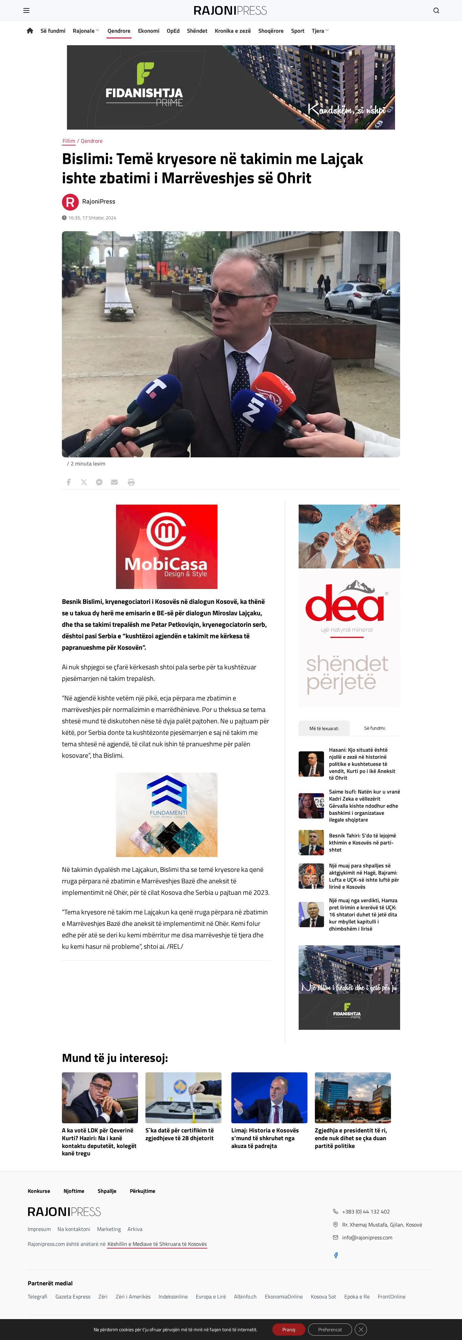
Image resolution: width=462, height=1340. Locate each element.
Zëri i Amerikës (133, 1296)
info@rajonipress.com (367, 1237)
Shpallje (107, 1191)
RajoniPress (98, 201)
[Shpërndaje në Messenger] (99, 482)
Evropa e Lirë (211, 1296)
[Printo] (129, 482)
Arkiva (135, 1229)
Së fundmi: (375, 727)
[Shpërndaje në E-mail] (114, 482)
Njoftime (74, 1191)
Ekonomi (148, 30)
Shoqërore (271, 30)
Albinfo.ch (245, 1296)
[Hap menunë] (26, 10)
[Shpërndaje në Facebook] (68, 482)
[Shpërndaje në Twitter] (84, 482)
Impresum (39, 1229)
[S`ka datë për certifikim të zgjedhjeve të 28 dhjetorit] (183, 1097)
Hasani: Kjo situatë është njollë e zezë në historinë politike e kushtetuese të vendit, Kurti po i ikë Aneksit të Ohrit (362, 764)
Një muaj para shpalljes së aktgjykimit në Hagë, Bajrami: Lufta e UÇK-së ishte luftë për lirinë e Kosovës (364, 875)
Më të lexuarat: (324, 728)
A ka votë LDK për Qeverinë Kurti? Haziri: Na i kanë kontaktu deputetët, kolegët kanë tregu (99, 1142)
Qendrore (119, 30)
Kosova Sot (323, 1296)
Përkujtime (142, 1191)
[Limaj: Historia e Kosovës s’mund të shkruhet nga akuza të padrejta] (269, 1097)
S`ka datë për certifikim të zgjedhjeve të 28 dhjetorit (179, 1134)
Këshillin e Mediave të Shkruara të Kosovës (157, 1244)
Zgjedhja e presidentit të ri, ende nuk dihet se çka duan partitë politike (351, 1138)
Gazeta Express (72, 1296)
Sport (297, 30)
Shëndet (197, 30)
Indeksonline (173, 1296)
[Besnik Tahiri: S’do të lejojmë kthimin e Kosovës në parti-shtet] (311, 842)
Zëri (103, 1296)
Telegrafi (37, 1296)
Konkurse (39, 1191)
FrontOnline (392, 1296)
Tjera (318, 30)
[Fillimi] (30, 30)
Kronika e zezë (233, 30)
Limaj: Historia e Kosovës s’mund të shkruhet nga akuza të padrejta (265, 1138)
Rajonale (84, 30)
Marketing (109, 1229)
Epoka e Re (357, 1296)
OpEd (173, 30)
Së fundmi (53, 30)
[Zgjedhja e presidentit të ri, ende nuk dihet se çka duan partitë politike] (353, 1097)
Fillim (69, 141)
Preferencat (330, 1329)
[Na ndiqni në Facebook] (336, 1256)
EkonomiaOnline (284, 1296)
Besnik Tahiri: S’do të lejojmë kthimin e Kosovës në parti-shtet (362, 842)
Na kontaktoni (73, 1229)
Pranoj (288, 1329)
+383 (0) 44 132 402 (366, 1211)
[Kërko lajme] (436, 10)
